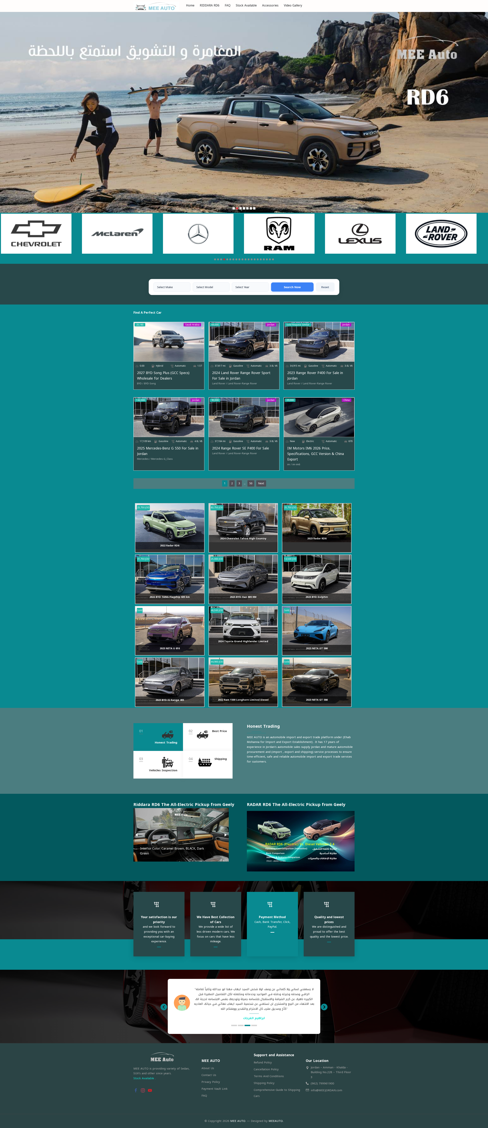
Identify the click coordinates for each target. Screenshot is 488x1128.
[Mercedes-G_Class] (162, 459)
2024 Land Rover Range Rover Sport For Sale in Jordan (241, 375)
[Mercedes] (143, 459)
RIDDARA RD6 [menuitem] (209, 5)
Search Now (292, 287)
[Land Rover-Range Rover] (242, 383)
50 (250, 483)
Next (261, 483)
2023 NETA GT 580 (317, 648)
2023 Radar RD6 (316, 538)
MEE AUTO (237, 1121)
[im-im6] (296, 464)
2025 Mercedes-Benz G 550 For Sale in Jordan (167, 451)
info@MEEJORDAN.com (326, 1090)
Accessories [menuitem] (270, 5)
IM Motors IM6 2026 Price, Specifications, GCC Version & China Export (315, 454)
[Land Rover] (219, 383)
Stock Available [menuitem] (246, 5)
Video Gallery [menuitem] (293, 5)
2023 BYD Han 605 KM (243, 597)
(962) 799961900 (322, 1083)
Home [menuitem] (190, 5)
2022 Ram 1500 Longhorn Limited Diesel (243, 699)
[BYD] (140, 383)
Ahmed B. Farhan (254, 1013)
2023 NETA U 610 (170, 648)
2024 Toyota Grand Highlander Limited (243, 641)
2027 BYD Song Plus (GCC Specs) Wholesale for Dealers (163, 375)
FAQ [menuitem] (227, 5)
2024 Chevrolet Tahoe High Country (243, 538)
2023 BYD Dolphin (317, 597)
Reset (325, 287)
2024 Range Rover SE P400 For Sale (240, 448)
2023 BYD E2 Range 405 (170, 700)
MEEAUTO (276, 1121)
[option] (244, 1000)
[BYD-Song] (150, 383)
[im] (289, 464)
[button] (137, 835)
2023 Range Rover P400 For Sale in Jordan (315, 375)
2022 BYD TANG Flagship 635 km (170, 597)
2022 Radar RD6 (169, 545)
